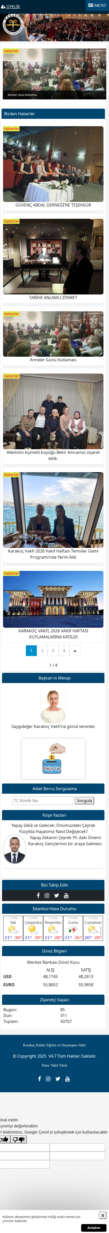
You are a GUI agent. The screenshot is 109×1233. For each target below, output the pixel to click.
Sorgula (84, 800)
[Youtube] (67, 895)
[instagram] (48, 895)
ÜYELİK (13, 6)
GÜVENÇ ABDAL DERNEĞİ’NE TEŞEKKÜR (53, 205)
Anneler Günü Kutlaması (53, 360)
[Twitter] (58, 895)
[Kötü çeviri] (18, 1139)
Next (103, 67)
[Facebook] (39, 895)
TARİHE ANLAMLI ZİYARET (53, 297)
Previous (5, 67)
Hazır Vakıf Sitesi (54, 1065)
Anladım (93, 1228)
